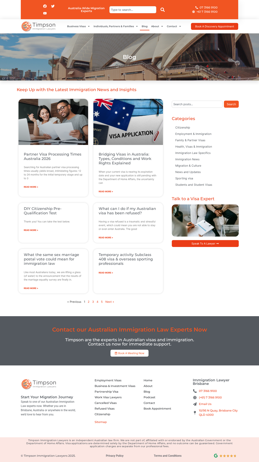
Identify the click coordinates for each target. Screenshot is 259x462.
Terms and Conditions (167, 455)
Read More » (31, 187)
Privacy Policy (115, 455)
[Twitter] (52, 6)
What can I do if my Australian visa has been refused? (127, 210)
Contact (172, 26)
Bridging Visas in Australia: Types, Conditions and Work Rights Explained (125, 158)
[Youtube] (44, 13)
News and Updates (188, 172)
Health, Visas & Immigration (193, 146)
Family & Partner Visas (190, 140)
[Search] (163, 9)
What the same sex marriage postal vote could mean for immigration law (51, 259)
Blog (145, 26)
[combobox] (132, 9)
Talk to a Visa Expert (193, 198)
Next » (109, 301)
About (155, 26)
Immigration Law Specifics (193, 153)
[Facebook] (44, 6)
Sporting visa (184, 178)
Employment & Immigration (193, 134)
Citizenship (182, 127)
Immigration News (187, 159)
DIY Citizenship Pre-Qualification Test (42, 210)
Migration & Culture (188, 165)
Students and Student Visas (193, 184)
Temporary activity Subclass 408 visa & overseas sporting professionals (126, 259)
